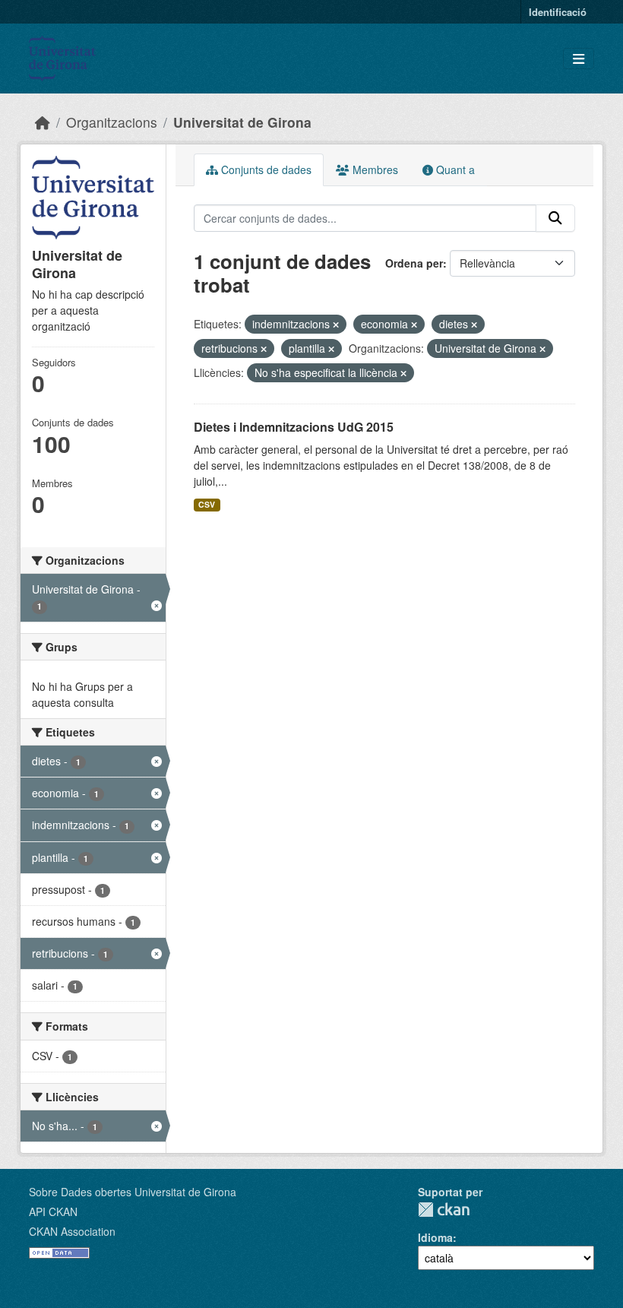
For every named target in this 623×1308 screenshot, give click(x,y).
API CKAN (53, 1211)
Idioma (435, 1237)
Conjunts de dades (265, 169)
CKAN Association (72, 1231)
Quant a (454, 169)
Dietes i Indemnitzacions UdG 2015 (294, 426)
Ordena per (414, 263)
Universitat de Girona (242, 121)
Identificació (558, 12)
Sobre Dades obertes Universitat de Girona (132, 1191)
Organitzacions (111, 121)
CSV (206, 504)
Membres (373, 169)
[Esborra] (336, 324)
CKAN (444, 1210)
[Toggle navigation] (578, 59)
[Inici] (42, 121)
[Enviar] (555, 218)
